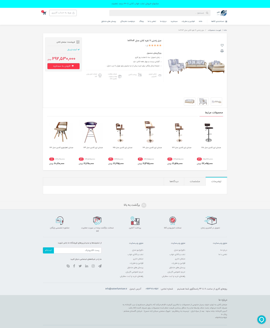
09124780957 (152, 288)
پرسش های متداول (108, 21)
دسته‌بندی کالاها (218, 21)
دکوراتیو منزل (179, 250)
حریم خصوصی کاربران (176, 272)
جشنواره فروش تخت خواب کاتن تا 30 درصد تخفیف (135, 3)
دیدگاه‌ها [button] (174, 181)
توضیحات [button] (216, 181)
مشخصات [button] (195, 181)
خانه (200, 21)
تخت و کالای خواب (177, 254)
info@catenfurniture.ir (116, 288)
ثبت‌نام (48, 250)
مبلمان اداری (180, 259)
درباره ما (163, 21)
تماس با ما (152, 21)
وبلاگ (141, 21)
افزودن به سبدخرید (62, 66)
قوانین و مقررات (188, 21)
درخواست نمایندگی (127, 21)
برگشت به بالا (132, 205)
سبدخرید (174, 21)
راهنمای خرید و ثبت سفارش (173, 276)
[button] (46, 13)
